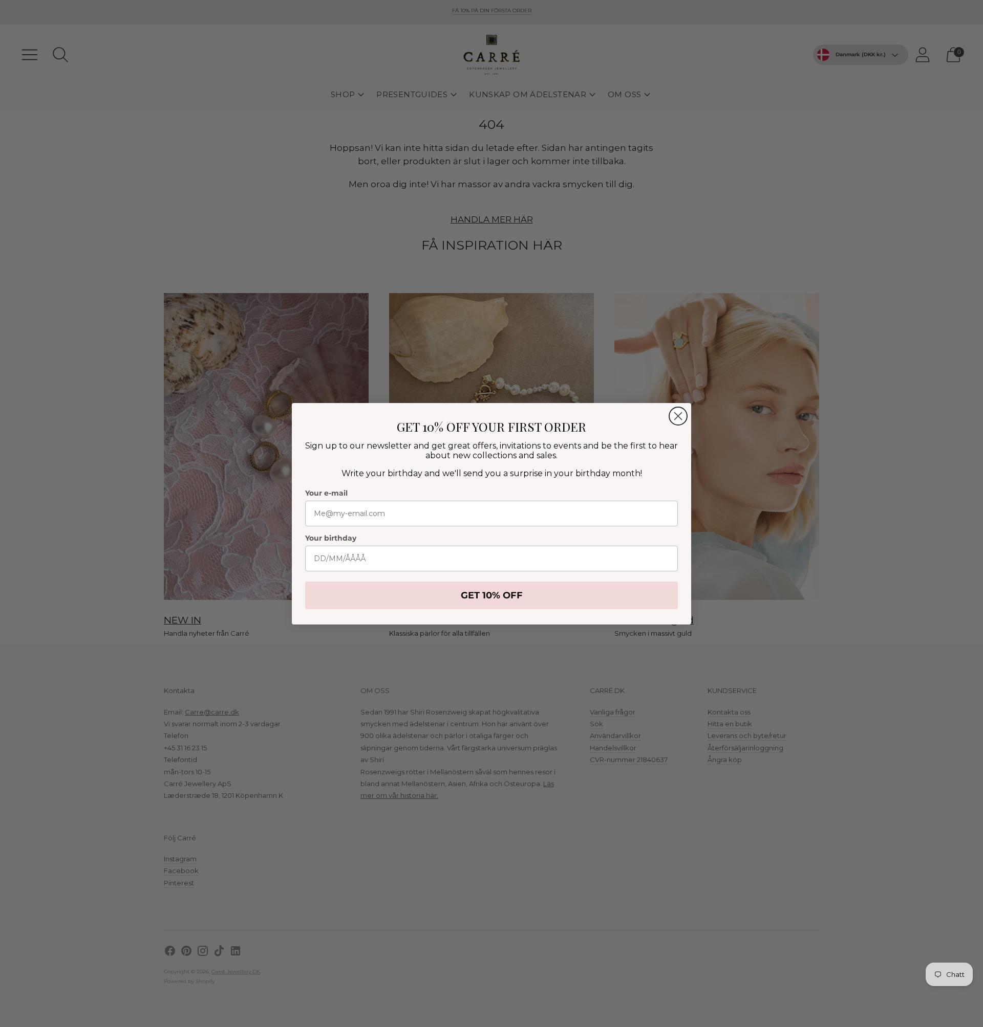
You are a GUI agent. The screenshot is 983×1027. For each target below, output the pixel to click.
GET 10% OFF (492, 595)
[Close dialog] (678, 416)
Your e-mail (326, 493)
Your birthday (330, 538)
